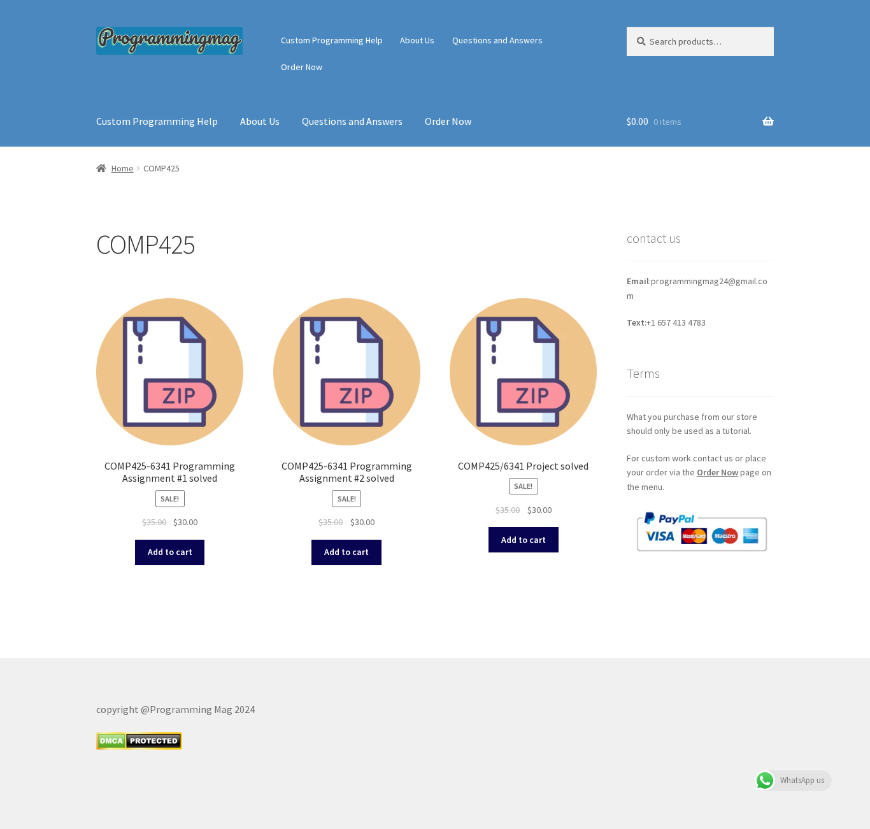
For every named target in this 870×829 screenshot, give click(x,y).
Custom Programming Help (332, 40)
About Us (417, 40)
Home (122, 168)
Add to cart (170, 552)
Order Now (301, 67)
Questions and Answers (497, 40)
